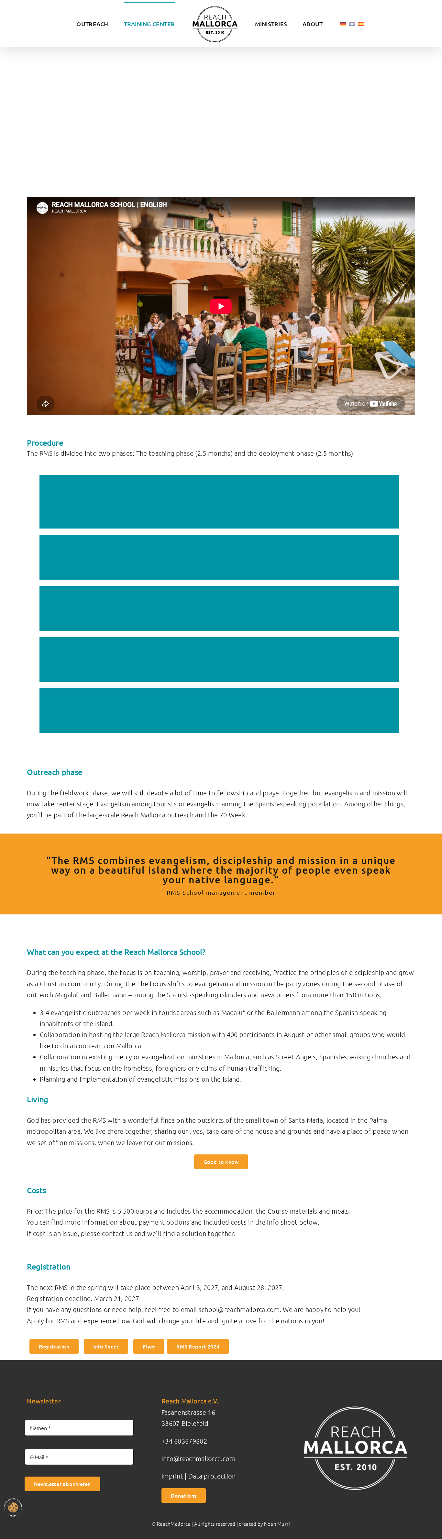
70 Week (232, 815)
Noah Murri (277, 1523)
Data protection (212, 1476)
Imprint (172, 1476)
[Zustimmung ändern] (13, 1507)
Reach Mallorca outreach (157, 815)
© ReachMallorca (171, 1523)
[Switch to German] (324, 23)
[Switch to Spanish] (342, 23)
